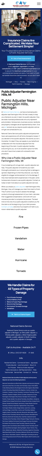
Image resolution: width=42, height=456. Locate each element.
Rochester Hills (6, 423)
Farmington (5, 397)
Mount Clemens (25, 414)
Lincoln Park (14, 410)
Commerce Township (28, 392)
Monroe (18, 414)
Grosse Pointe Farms (15, 401)
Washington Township (27, 434)
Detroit (20, 394)
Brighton (23, 390)
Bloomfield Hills (16, 390)
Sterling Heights (22, 428)
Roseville (27, 423)
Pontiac (37, 419)
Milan (35, 412)
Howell (32, 405)
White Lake (30, 432)
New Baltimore (34, 414)
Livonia (20, 410)
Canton (28, 390)
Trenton (32, 428)
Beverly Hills (13, 388)
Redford (11, 421)
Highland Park (23, 405)
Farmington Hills (13, 397)
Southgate (14, 428)
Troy (36, 428)
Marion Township (11, 412)
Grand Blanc (30, 399)
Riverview (28, 421)
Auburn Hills (31, 385)
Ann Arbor (16, 385)
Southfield (8, 428)
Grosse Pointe (6, 401)
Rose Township (20, 423)
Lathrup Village (6, 410)
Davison (37, 392)
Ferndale (24, 397)
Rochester (34, 421)
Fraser (8, 399)
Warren (15, 430)
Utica (3, 430)
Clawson (10, 392)
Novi (20, 417)
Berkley (8, 388)
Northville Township (13, 417)
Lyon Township (26, 410)
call (5, 127)
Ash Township (23, 385)
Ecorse (35, 394)
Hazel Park (16, 405)
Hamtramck (21, 403)
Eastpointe (30, 394)
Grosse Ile (36, 399)
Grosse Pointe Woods (12, 403)
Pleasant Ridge (25, 419)
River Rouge (22, 421)
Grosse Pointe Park (27, 401)
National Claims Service (11, 112)
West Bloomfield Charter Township (11, 432)
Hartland (10, 405)
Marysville (24, 412)
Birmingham (29, 388)
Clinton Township (18, 392)
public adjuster (20, 187)
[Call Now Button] (37, 452)
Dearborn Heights (12, 394)
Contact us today (7, 207)
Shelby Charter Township (27, 425)
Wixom (7, 434)
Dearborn (4, 394)
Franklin (4, 399)
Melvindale (31, 412)
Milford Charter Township (9, 414)
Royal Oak (32, 423)
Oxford (18, 419)
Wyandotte (13, 434)
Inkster (15, 408)
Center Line (34, 390)
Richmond (16, 421)
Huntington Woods (7, 408)
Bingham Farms (21, 388)
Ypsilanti (18, 434)
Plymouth (31, 419)
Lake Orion (27, 408)
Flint (29, 397)
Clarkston (5, 392)
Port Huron (5, 421)
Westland (23, 432)
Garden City (14, 399)
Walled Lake (9, 430)
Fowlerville (33, 397)
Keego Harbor (20, 408)
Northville (5, 417)
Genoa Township (22, 399)
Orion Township (12, 419)
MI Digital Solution (28, 444)
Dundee (24, 394)
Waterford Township (22, 430)
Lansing (33, 408)
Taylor (28, 428)
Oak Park (24, 417)
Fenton (20, 397)
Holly (28, 405)
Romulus (13, 423)
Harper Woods (29, 403)
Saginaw (4, 425)
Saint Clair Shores (12, 425)
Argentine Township (33, 430)
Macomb (19, 412)
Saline (19, 425)
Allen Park (11, 385)
